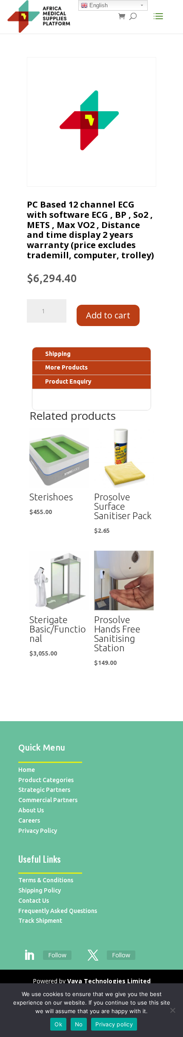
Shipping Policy (39, 890)
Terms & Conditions (45, 880)
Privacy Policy (37, 830)
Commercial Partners (47, 800)
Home (26, 769)
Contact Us (33, 900)
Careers (29, 820)
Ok (58, 1024)
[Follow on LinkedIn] (29, 955)
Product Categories (46, 780)
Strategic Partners (44, 789)
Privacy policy (114, 1024)
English (98, 5)
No (79, 1024)
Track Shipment (40, 920)
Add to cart (108, 315)
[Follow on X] (92, 955)
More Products (66, 367)
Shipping (58, 353)
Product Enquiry (68, 381)
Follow (57, 955)
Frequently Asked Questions (57, 910)
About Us (31, 810)
